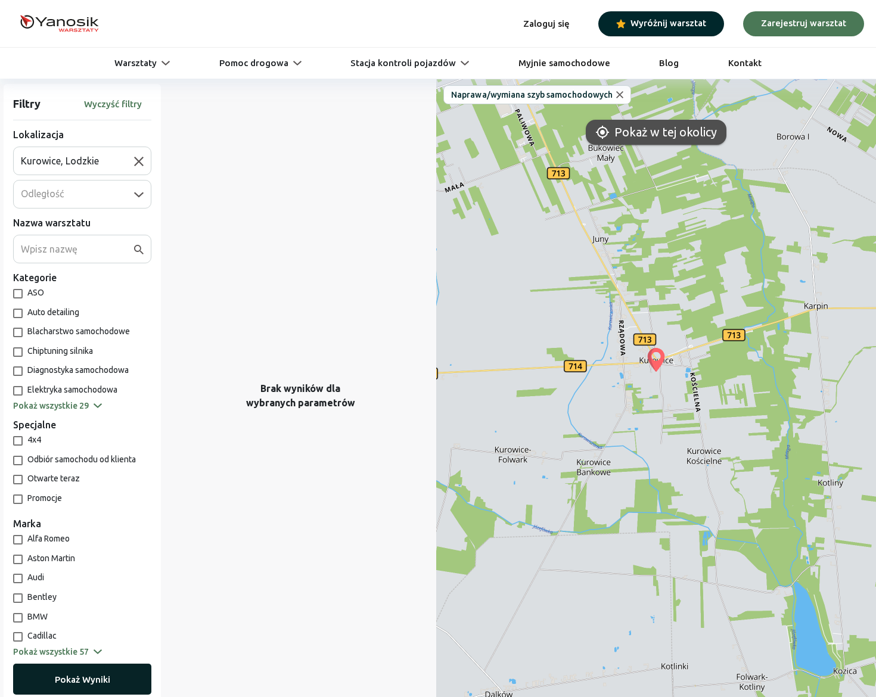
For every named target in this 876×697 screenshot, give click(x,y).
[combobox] (77, 160)
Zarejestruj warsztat (803, 23)
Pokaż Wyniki (82, 679)
